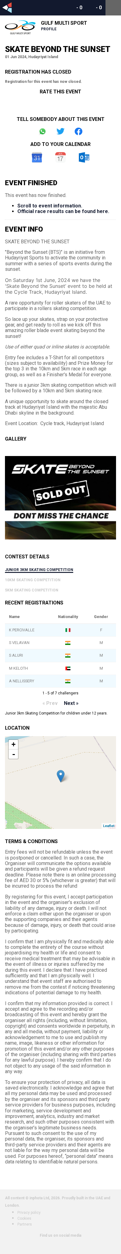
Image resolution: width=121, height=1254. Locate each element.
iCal (60, 157)
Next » (71, 703)
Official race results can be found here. (63, 211)
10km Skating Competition (32, 580)
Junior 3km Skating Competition (39, 570)
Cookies (24, 1218)
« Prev (50, 703)
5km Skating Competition (31, 590)
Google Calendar (37, 157)
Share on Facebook (78, 131)
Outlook (84, 157)
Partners (24, 1224)
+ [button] (13, 744)
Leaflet (108, 826)
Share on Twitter (60, 131)
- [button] (13, 754)
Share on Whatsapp (42, 131)
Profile (48, 29)
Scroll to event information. (49, 206)
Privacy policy (29, 1212)
